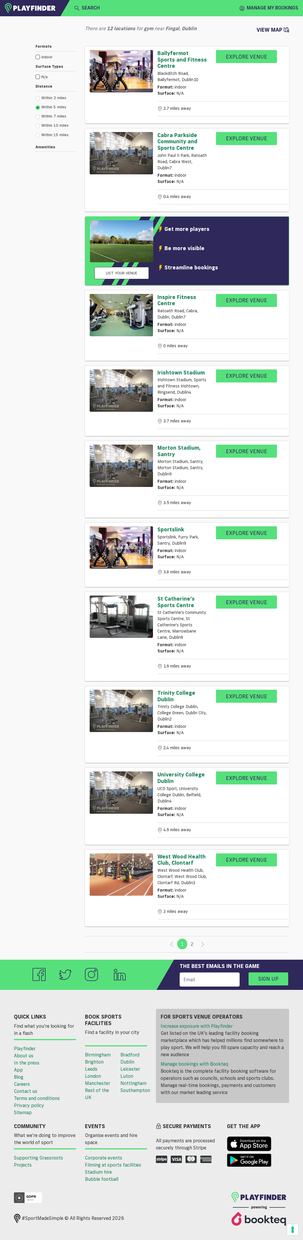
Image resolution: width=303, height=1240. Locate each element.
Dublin (127, 1062)
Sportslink (170, 529)
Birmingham (98, 1055)
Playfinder (25, 1048)
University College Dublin (181, 777)
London (93, 1076)
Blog (18, 1077)
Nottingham (133, 1083)
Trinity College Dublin (176, 696)
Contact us (25, 1091)
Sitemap (23, 1112)
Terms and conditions (37, 1098)
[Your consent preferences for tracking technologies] (292, 1229)
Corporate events (103, 1158)
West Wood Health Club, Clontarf (181, 859)
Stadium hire (98, 1172)
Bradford (129, 1055)
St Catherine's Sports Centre (176, 602)
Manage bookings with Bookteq (194, 1064)
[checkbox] (56, 56)
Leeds (91, 1069)
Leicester (130, 1069)
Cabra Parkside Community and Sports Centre (177, 141)
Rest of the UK (97, 1093)
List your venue (121, 273)
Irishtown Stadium (181, 372)
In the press (26, 1063)
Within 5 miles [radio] (53, 106)
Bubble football (101, 1179)
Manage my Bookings (272, 8)
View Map (270, 29)
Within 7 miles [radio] (53, 116)
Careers (22, 1084)
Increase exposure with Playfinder (197, 1026)
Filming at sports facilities (113, 1165)
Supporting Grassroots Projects (38, 1161)
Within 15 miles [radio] (55, 134)
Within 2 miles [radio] (53, 97)
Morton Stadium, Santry (179, 451)
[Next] (203, 944)
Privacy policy (29, 1105)
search (91, 8)
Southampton (135, 1090)
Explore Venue (246, 56)
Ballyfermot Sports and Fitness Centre (182, 59)
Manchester (97, 1083)
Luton (126, 1076)
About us (23, 1056)
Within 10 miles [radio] (55, 125)
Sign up (268, 978)
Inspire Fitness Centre (176, 300)
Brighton (94, 1062)
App (18, 1070)
